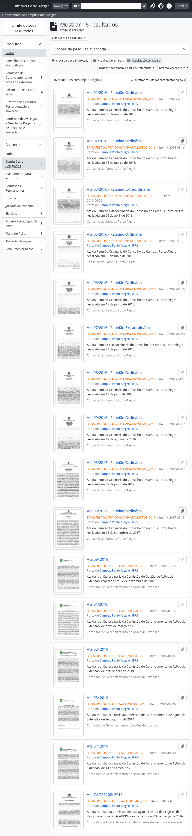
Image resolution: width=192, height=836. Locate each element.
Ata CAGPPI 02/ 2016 (104, 794)
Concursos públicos (24, 250)
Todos (9, 53)
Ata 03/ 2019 (97, 697)
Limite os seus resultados (24, 28)
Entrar (180, 6)
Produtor (13, 43)
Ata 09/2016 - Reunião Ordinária (114, 417)
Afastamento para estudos (24, 176)
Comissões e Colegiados (24, 163)
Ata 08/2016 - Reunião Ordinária (114, 372)
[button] (152, 6)
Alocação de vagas (24, 242)
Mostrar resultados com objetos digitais (159, 80)
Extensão (24, 199)
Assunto (12, 144)
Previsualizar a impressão (71, 60)
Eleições (24, 215)
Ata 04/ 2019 (97, 746)
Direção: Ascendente (172, 68)
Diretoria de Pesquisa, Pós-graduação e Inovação (24, 106)
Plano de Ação (24, 234)
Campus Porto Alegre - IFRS (119, 104)
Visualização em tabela (145, 60)
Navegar (59, 6)
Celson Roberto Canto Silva (24, 92)
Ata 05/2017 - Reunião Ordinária (114, 462)
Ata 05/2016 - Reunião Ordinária (114, 234)
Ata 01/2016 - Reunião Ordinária (114, 92)
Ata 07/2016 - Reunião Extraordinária (118, 327)
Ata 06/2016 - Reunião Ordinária (114, 282)
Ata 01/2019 (97, 604)
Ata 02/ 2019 (97, 649)
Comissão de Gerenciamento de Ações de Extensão (24, 77)
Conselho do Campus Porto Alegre (24, 63)
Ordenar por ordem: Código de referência (125, 68)
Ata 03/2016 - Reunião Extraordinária (118, 189)
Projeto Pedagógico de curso (24, 223)
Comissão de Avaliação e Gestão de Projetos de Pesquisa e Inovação (24, 125)
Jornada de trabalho (24, 207)
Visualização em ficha (110, 60)
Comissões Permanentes (24, 188)
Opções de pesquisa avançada (79, 49)
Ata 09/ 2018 (97, 559)
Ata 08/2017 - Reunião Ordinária (114, 511)
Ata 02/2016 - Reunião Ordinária (114, 141)
